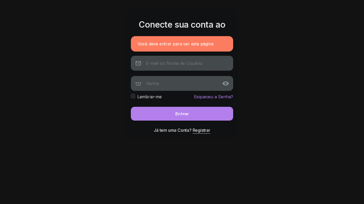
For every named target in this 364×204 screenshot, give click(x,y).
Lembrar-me (149, 96)
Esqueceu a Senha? (213, 96)
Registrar (201, 130)
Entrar (182, 113)
